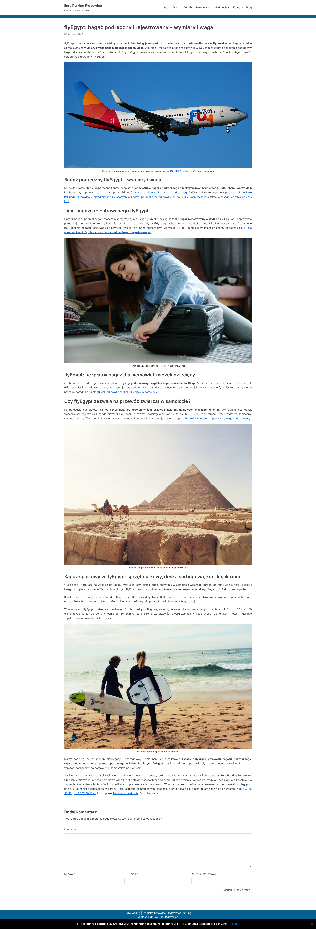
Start (166, 7)
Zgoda (235, 924)
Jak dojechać (221, 7)
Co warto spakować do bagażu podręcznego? (160, 192)
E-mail (133, 874)
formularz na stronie (125, 793)
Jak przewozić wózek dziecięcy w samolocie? (130, 392)
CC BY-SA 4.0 (181, 171)
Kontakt (238, 7)
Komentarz (72, 829)
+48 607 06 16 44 (85, 793)
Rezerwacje (203, 7)
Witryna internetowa (204, 874)
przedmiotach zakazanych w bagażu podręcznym (125, 197)
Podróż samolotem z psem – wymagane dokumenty (217, 418)
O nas (176, 7)
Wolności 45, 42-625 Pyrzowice (158, 917)
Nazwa (69, 874)
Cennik (187, 7)
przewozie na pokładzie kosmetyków (182, 197)
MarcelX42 (168, 171)
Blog (249, 7)
